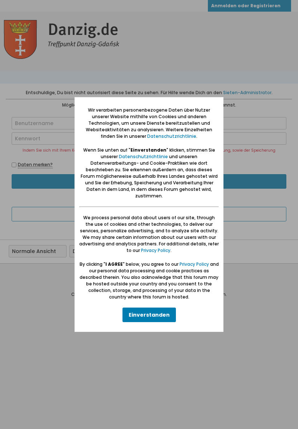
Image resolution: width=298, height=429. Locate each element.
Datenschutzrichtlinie (171, 136)
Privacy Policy (155, 250)
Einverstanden (149, 314)
